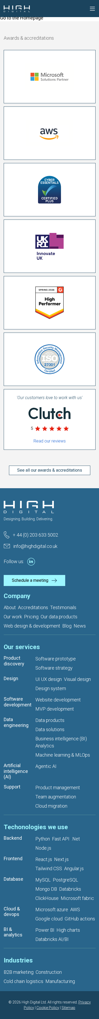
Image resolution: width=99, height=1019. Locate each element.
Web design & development (32, 626)
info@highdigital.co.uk (35, 546)
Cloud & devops (12, 911)
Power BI (44, 930)
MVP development (54, 709)
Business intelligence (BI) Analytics (61, 742)
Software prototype (55, 658)
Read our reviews (50, 441)
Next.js (61, 859)
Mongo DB (46, 889)
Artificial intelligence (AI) (16, 771)
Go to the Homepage (21, 18)
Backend (13, 838)
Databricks (70, 889)
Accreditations (33, 607)
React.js (43, 859)
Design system (50, 688)
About (10, 607)
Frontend (13, 858)
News (80, 626)
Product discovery (14, 660)
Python (42, 839)
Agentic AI (45, 766)
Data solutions (49, 729)
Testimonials (63, 607)
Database (13, 879)
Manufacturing (60, 981)
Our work (13, 616)
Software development (17, 701)
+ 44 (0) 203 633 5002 (35, 535)
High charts (68, 930)
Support (12, 786)
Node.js (43, 848)
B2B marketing (19, 972)
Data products (49, 720)
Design (11, 678)
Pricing (31, 616)
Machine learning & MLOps (62, 755)
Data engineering (16, 722)
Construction (49, 972)
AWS (75, 909)
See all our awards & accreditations (49, 470)
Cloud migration (51, 806)
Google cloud (49, 918)
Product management (57, 787)
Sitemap (68, 1008)
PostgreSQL (65, 880)
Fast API (60, 839)
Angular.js (74, 868)
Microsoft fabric (77, 898)
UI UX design (48, 679)
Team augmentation (55, 796)
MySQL (43, 880)
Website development (58, 699)
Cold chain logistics (23, 981)
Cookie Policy (47, 1008)
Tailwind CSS (48, 868)
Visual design (77, 679)
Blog (67, 626)
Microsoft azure (51, 909)
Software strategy (54, 668)
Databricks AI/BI (52, 939)
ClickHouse (47, 898)
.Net (76, 839)
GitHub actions (80, 918)
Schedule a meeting (30, 580)
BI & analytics (13, 932)
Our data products (59, 616)
